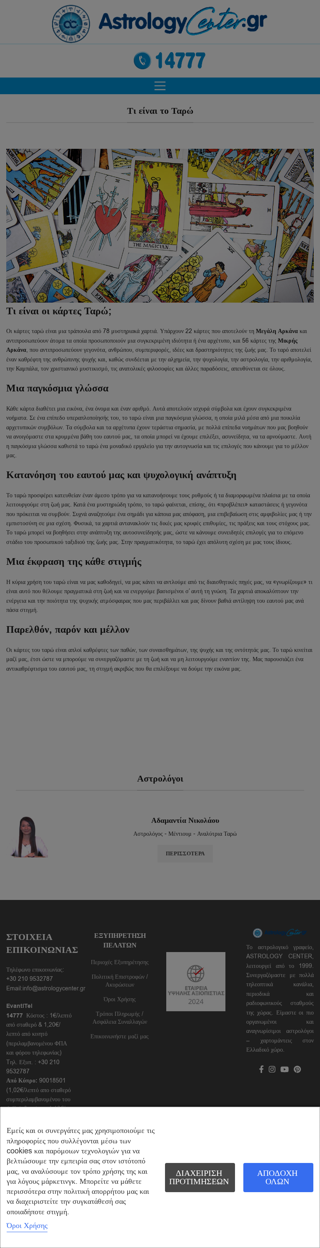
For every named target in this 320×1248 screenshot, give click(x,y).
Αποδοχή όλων (277, 1177)
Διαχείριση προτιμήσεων (199, 1177)
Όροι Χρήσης (27, 1225)
